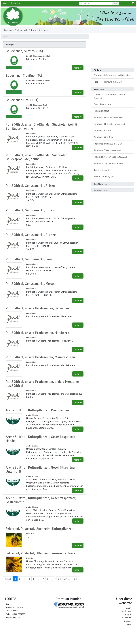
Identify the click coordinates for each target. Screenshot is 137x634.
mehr (77, 67)
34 (59, 579)
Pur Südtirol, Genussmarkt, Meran (30, 284)
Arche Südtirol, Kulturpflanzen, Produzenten (37, 410)
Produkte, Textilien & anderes (108, 163)
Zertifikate (103, 184)
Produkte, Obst (101, 111)
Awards (101, 190)
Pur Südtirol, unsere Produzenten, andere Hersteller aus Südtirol (42, 384)
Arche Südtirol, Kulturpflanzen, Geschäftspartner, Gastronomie (41, 500)
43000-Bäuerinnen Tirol (36, 105)
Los (115, 3)
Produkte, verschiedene (111, 156)
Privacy (128, 614)
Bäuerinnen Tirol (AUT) (22, 100)
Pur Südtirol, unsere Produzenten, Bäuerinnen (38, 308)
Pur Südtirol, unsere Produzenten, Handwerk (37, 333)
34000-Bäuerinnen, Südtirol (38, 56)
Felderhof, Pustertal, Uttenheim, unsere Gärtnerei (41, 553)
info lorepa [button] (44, 30)
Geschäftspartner (102, 104)
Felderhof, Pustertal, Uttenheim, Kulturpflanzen (39, 529)
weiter (67, 579)
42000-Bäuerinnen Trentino (38, 80)
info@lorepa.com (13, 617)
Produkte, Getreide (109, 124)
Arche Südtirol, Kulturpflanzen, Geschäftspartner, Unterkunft (41, 470)
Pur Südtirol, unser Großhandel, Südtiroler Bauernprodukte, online (36, 157)
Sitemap (127, 621)
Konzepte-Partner (13, 30)
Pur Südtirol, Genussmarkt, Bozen (30, 210)
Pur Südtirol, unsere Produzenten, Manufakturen (40, 357)
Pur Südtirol (31, 134)
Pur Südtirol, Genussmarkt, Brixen (30, 186)
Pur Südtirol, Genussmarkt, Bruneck (31, 235)
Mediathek (126, 611)
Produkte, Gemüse (108, 117)
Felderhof (30, 534)
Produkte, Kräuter (103, 130)
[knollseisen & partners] (68, 605)
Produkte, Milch (108, 143)
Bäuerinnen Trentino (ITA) (24, 76)
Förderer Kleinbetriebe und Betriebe (112, 75)
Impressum (126, 618)
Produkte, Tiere (107, 150)
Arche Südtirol (32, 415)
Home (5, 36)
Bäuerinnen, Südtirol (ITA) (24, 51)
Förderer (127, 608)
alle (75, 579)
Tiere (101, 170)
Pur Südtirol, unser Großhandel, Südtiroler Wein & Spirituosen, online (41, 127)
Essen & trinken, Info (104, 176)
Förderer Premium (108, 81)
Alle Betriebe (30, 30)
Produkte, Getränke (103, 137)
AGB (129, 624)
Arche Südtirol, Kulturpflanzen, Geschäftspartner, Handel (41, 439)
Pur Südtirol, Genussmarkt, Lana (29, 259)
